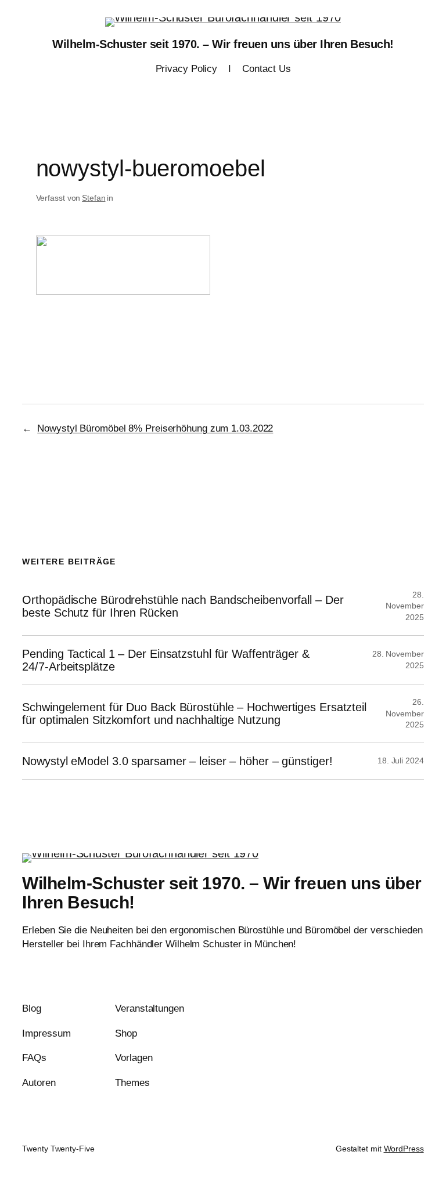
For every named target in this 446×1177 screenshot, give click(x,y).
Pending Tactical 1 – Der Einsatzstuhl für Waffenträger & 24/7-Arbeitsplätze (165, 660)
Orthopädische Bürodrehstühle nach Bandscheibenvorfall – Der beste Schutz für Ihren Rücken (182, 606)
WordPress (404, 1148)
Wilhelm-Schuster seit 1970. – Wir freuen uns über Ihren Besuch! (223, 44)
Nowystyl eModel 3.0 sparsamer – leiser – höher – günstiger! (177, 761)
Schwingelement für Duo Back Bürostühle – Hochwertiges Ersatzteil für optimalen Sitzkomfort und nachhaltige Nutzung (194, 713)
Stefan (93, 197)
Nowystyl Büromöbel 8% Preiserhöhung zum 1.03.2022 (155, 428)
